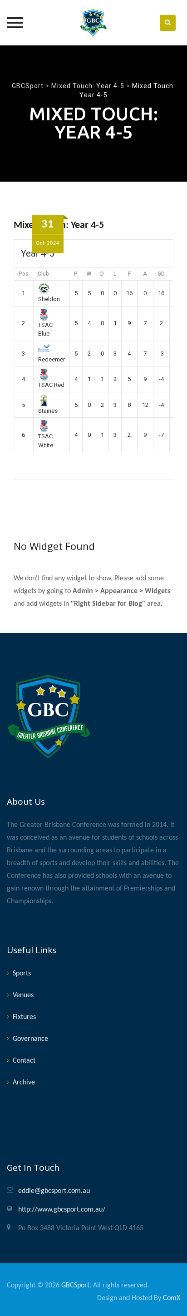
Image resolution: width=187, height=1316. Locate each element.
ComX (171, 1298)
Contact (24, 1060)
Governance (30, 1039)
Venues (23, 995)
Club (43, 274)
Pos (24, 274)
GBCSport (75, 1285)
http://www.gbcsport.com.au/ (61, 1209)
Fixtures (24, 1017)
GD (161, 274)
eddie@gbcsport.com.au (54, 1191)
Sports (22, 973)
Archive (24, 1082)
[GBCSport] (93, 22)
